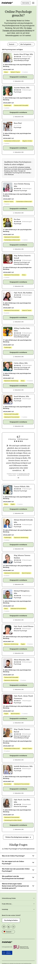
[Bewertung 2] (18, 477)
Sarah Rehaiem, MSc (21, 396)
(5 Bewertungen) (26, 398)
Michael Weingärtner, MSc (22, 592)
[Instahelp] (7, 3)
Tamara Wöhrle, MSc (22, 486)
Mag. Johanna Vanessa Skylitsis (22, 556)
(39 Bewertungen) (27, 221)
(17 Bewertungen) (26, 488)
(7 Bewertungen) (26, 700)
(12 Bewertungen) (26, 90)
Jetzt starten (25, 3)
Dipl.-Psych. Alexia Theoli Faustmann (23, 697)
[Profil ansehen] (7, 57)
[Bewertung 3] (19, 477)
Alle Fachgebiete (25, 44)
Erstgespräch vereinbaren (18, 77)
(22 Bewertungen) (27, 295)
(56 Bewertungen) (27, 662)
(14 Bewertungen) (26, 188)
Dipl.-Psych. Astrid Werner (23, 626)
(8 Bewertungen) (26, 734)
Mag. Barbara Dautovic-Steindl (22, 257)
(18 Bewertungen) (26, 56)
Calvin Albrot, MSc (21, 363)
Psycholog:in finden (11, 920)
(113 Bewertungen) (27, 524)
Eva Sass (17, 219)
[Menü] (33, 3)
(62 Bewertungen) (27, 365)
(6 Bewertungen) (26, 768)
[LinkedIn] (8, 926)
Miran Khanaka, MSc (22, 660)
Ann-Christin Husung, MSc (22, 185)
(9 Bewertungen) (26, 628)
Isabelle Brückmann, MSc (23, 766)
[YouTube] (13, 926)
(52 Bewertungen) (27, 333)
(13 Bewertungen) (26, 595)
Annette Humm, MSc (22, 88)
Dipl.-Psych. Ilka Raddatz (23, 293)
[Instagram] (4, 926)
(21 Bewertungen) (26, 560)
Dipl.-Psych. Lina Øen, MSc (22, 801)
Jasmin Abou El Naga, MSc (23, 54)
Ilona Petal (18, 123)
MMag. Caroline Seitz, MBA (22, 329)
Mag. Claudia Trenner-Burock (22, 730)
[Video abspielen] (10, 60)
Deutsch (11, 44)
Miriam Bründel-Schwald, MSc (23, 521)
